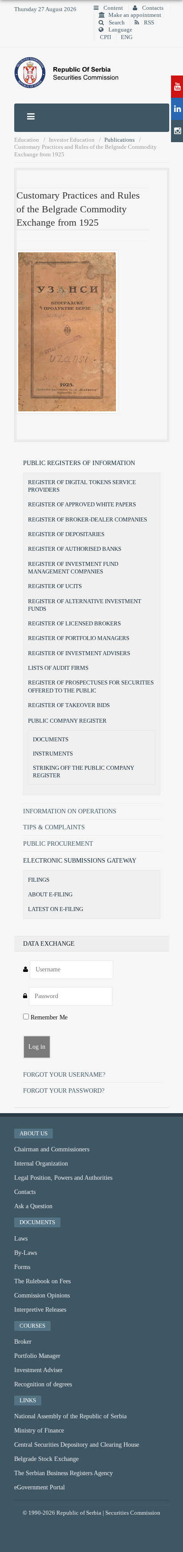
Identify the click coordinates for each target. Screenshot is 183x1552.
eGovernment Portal (39, 1487)
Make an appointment (134, 15)
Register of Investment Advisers (79, 653)
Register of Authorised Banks (74, 548)
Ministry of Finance (39, 1430)
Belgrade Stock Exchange (46, 1459)
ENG (126, 37)
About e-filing (50, 894)
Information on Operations (69, 811)
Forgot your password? (63, 1090)
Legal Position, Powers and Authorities (63, 1177)
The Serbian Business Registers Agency (63, 1473)
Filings (38, 879)
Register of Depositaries (66, 534)
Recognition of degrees (43, 1384)
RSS (148, 23)
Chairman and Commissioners (51, 1149)
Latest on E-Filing (55, 909)
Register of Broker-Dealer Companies (87, 519)
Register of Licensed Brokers (74, 623)
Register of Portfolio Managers (78, 638)
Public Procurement (58, 843)
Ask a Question (33, 1206)
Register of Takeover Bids (69, 705)
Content (112, 8)
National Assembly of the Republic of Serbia (70, 1416)
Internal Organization (41, 1163)
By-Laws (25, 1253)
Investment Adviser (38, 1370)
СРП (105, 37)
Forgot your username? (64, 1074)
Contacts (152, 8)
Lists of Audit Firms (58, 668)
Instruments (53, 754)
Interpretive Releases (40, 1309)
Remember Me (48, 1017)
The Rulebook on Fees (42, 1281)
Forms (22, 1267)
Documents (50, 739)
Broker (23, 1341)
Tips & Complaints (54, 827)
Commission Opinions (42, 1295)
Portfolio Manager (37, 1356)
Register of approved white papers (82, 504)
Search (116, 23)
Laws (21, 1238)
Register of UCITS (55, 586)
